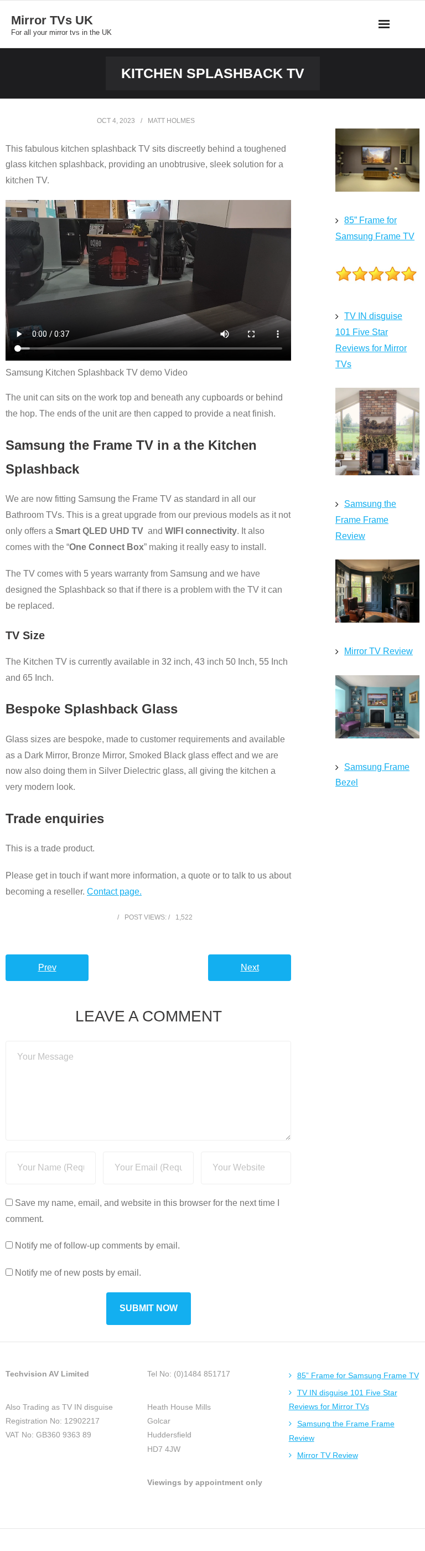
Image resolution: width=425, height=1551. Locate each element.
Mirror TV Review (378, 651)
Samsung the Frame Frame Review (365, 520)
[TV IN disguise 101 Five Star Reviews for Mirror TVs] (377, 276)
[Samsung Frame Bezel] (377, 709)
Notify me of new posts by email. (78, 1272)
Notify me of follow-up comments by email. (97, 1245)
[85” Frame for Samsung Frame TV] (377, 162)
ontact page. (118, 891)
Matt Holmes (171, 121)
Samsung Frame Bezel (372, 775)
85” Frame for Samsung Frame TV (374, 228)
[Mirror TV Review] (377, 593)
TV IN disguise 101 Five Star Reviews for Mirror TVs (371, 339)
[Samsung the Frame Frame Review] (377, 434)
